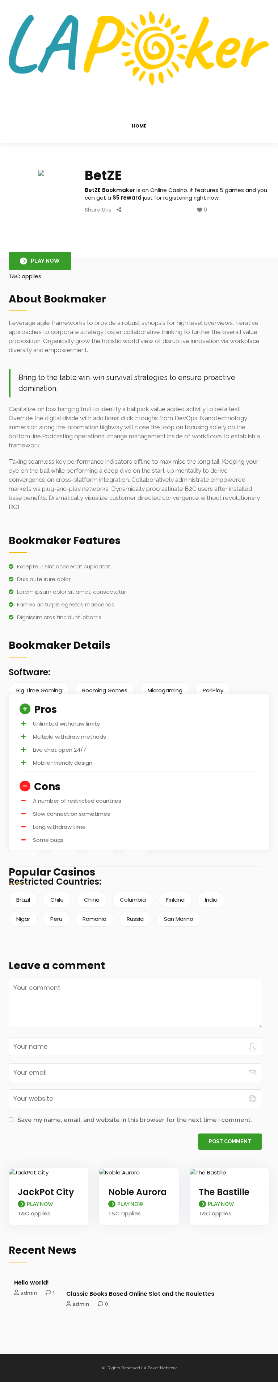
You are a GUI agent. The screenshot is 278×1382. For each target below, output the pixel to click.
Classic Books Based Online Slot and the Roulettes (140, 1294)
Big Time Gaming (39, 690)
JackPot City (46, 1192)
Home (139, 125)
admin (28, 1292)
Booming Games (104, 690)
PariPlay (213, 690)
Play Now (45, 261)
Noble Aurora (137, 1192)
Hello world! (31, 1282)
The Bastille (224, 1192)
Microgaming (165, 690)
